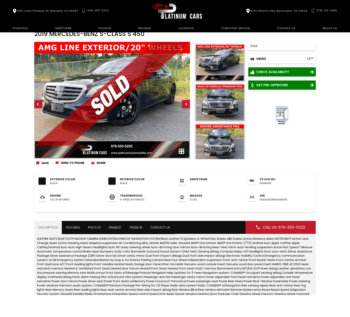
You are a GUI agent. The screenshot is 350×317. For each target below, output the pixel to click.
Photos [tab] (94, 227)
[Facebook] (221, 300)
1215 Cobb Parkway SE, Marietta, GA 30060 (47, 11)
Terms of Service (108, 300)
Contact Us (286, 28)
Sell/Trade (63, 28)
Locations (186, 28)
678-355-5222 (98, 10)
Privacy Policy (83, 300)
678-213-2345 (327, 10)
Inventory (20, 28)
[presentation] (38, 104)
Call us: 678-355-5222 (284, 227)
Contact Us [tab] (160, 227)
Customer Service (235, 28)
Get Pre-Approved (271, 85)
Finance (104, 28)
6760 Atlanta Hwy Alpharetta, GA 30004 (278, 11)
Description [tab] (48, 227)
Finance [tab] (115, 227)
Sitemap (129, 300)
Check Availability (272, 72)
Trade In (135, 227)
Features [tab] (73, 227)
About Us (329, 28)
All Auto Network (325, 300)
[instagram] (211, 300)
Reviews (144, 28)
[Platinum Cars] (178, 11)
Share (101, 163)
